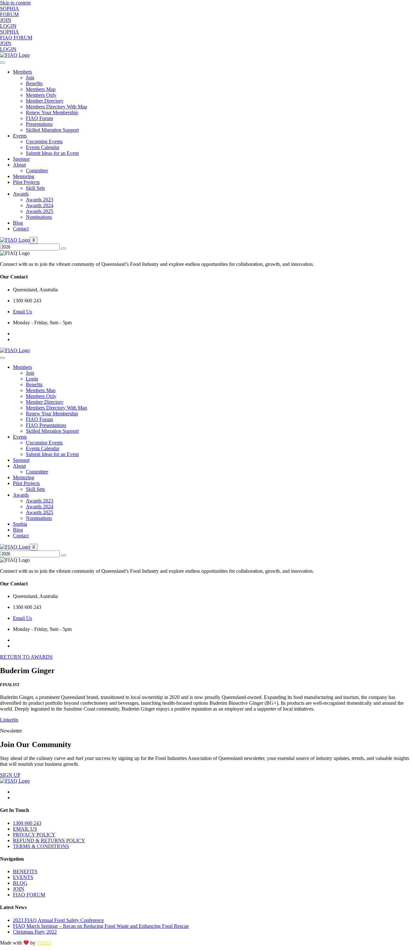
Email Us (22, 311)
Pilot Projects (26, 182)
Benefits (34, 83)
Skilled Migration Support (52, 130)
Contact (21, 228)
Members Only (41, 95)
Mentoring (23, 176)
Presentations (39, 124)
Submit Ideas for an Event (52, 153)
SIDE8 (44, 943)
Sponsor (21, 159)
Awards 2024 (39, 205)
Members (22, 72)
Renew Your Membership (52, 112)
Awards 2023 (39, 199)
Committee (37, 170)
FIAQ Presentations (46, 425)
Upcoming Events (44, 141)
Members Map (40, 89)
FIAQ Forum (39, 118)
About (19, 164)
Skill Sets (35, 188)
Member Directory (45, 101)
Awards (21, 194)
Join (30, 77)
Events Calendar (42, 147)
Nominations (39, 217)
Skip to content (15, 2)
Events (20, 135)
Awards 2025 (39, 211)
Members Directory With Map (56, 106)
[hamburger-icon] (2, 63)
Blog (18, 223)
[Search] (63, 248)
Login (32, 378)
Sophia (20, 524)
